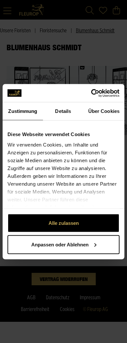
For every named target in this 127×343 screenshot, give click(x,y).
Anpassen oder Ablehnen (60, 244)
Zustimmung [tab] (22, 111)
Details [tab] (63, 111)
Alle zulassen (64, 223)
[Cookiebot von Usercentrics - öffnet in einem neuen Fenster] (91, 93)
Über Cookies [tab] (104, 111)
